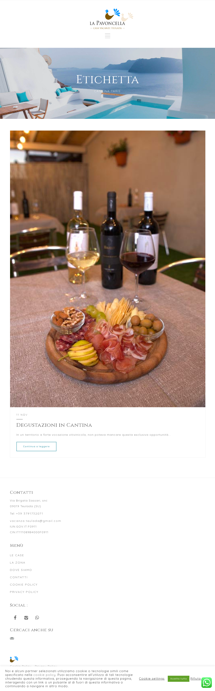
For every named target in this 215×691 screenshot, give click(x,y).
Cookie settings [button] (152, 679)
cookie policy (44, 675)
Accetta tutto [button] (178, 678)
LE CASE (17, 555)
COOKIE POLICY (24, 584)
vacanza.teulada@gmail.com (35, 521)
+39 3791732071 (29, 513)
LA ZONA (17, 562)
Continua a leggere (36, 446)
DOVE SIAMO (21, 570)
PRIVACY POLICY (24, 592)
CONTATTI (19, 577)
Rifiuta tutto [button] (200, 679)
